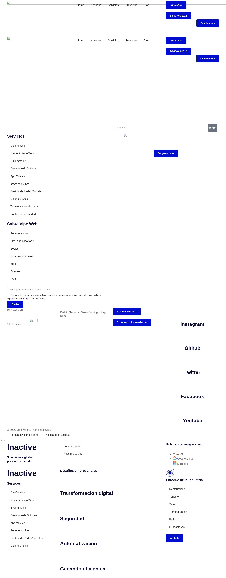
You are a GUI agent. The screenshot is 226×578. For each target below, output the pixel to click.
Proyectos (131, 5)
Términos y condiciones (24, 206)
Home (80, 5)
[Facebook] (192, 384)
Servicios (113, 5)
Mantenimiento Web (22, 153)
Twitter (192, 372)
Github (192, 348)
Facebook (192, 396)
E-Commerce (18, 161)
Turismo (174, 496)
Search (212, 127)
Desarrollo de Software (23, 168)
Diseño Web (17, 145)
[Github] (192, 336)
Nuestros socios (72, 453)
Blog (146, 5)
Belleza (173, 519)
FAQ (13, 279)
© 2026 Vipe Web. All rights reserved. (29, 429)
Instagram (192, 324)
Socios (14, 248)
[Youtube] (192, 408)
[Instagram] (192, 312)
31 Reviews (14, 324)
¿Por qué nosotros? (22, 241)
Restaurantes (177, 489)
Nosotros (96, 5)
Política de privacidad (23, 214)
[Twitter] (192, 360)
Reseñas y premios (21, 256)
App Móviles (17, 176)
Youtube (192, 420)
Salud (172, 504)
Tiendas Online (178, 511)
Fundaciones (177, 527)
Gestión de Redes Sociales (26, 191)
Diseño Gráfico (19, 199)
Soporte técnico (19, 183)
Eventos (15, 271)
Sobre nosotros (19, 233)
